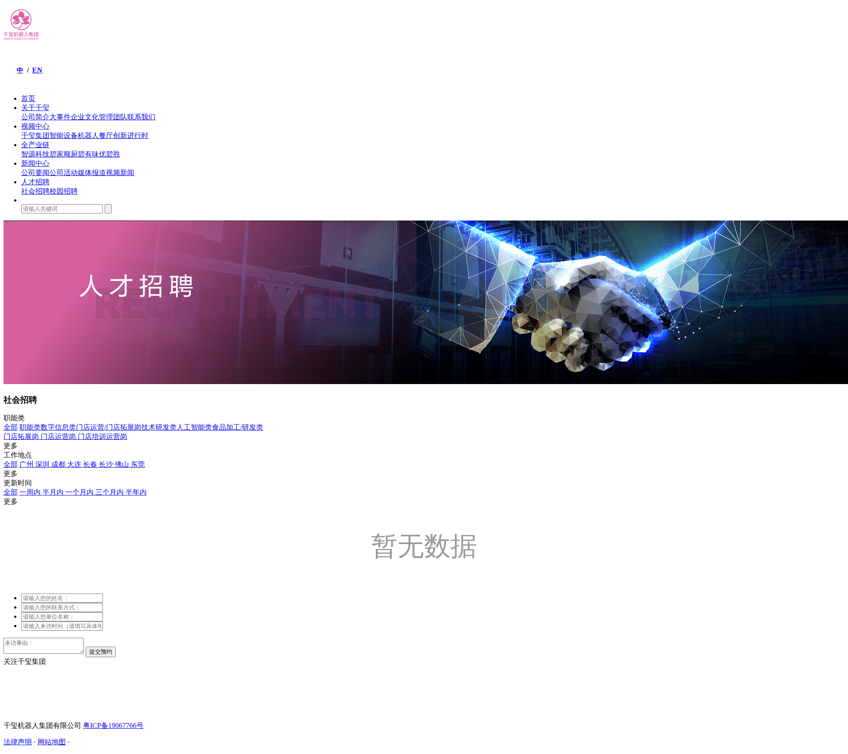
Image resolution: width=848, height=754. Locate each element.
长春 (91, 464)
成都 (59, 464)
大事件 (60, 117)
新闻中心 (35, 163)
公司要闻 (35, 172)
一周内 (30, 492)
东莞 (138, 464)
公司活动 (63, 172)
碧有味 (88, 154)
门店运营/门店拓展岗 (108, 427)
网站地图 (52, 742)
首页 (28, 98)
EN (37, 70)
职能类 (30, 427)
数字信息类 (58, 427)
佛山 (123, 464)
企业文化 (85, 117)
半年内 (136, 492)
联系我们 (141, 117)
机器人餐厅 (95, 135)
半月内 (53, 492)
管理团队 (113, 117)
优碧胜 (109, 154)
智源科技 (35, 154)
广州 (27, 464)
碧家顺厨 (63, 154)
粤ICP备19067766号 (113, 725)
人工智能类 (194, 427)
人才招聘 (35, 182)
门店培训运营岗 (102, 436)
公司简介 (35, 117)
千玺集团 (35, 135)
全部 (11, 427)
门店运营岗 (59, 436)
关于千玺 (35, 107)
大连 (75, 464)
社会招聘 (35, 191)
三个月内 (110, 492)
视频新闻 (120, 172)
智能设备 (63, 135)
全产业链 (35, 145)
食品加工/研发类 (237, 427)
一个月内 (80, 492)
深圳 (43, 464)
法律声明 (18, 742)
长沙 (107, 464)
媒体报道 (92, 172)
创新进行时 (130, 135)
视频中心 (35, 126)
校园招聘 (63, 191)
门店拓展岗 (22, 436)
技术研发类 (159, 427)
